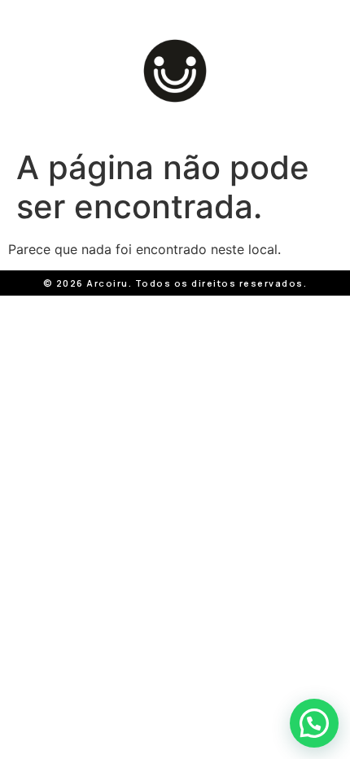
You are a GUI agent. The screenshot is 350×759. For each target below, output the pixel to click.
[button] (314, 723)
